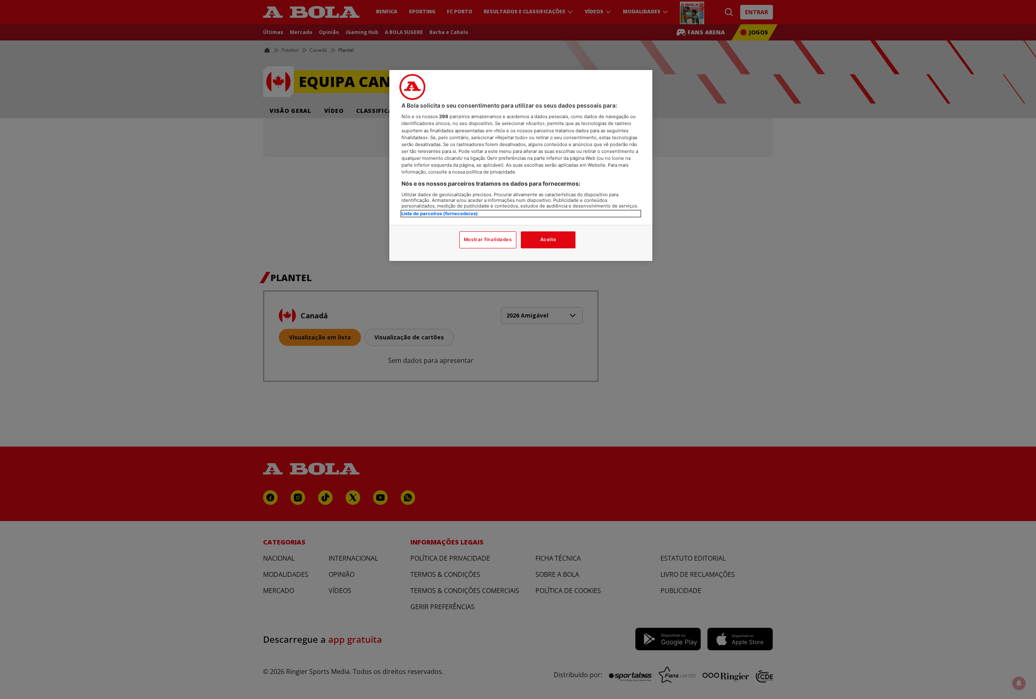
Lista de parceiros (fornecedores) (439, 213)
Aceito (548, 239)
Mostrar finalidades (488, 239)
